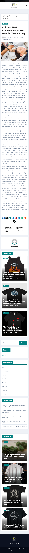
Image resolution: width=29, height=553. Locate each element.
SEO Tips (4, 375)
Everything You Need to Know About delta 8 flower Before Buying (14, 456)
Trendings (4, 386)
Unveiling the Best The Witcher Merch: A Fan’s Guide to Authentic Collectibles (14, 302)
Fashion (6, 465)
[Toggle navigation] (2, 6)
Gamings (4, 394)
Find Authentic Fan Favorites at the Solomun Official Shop (14, 526)
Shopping (5, 23)
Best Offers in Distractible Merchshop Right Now (14, 426)
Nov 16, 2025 (14, 305)
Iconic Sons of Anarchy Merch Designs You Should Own (13, 502)
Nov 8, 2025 (14, 332)
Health (6, 442)
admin (7, 37)
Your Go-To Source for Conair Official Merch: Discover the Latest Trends (14, 274)
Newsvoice (22, 549)
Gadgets (4, 379)
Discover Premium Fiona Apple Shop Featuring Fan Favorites (13, 479)
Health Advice (5, 390)
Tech (3, 367)
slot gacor (4, 355)
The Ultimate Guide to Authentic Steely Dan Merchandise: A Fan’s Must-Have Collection (13, 330)
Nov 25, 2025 (14, 278)
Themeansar (14, 551)
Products (4, 382)
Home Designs (5, 371)
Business (7, 487)
